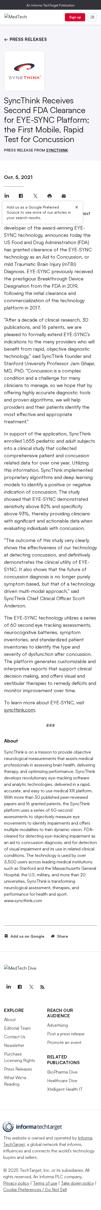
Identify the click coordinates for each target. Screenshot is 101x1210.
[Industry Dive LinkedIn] (8, 987)
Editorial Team (17, 1028)
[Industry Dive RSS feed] (42, 987)
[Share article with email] (64, 196)
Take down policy (77, 1183)
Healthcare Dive (62, 1080)
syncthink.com (19, 710)
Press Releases (18, 1069)
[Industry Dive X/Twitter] (31, 987)
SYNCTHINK (57, 150)
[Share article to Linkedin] (7, 196)
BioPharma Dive (62, 1072)
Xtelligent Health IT (65, 1089)
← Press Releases (25, 39)
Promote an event (64, 1042)
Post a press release (66, 1033)
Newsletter (14, 1045)
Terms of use (45, 1183)
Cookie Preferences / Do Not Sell (35, 1189)
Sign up (75, 17)
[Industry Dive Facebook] (19, 987)
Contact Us (14, 1036)
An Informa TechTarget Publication (50, 5)
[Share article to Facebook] (21, 196)
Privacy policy (16, 1183)
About (10, 1019)
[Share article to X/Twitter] (35, 196)
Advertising (57, 1025)
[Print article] (49, 196)
